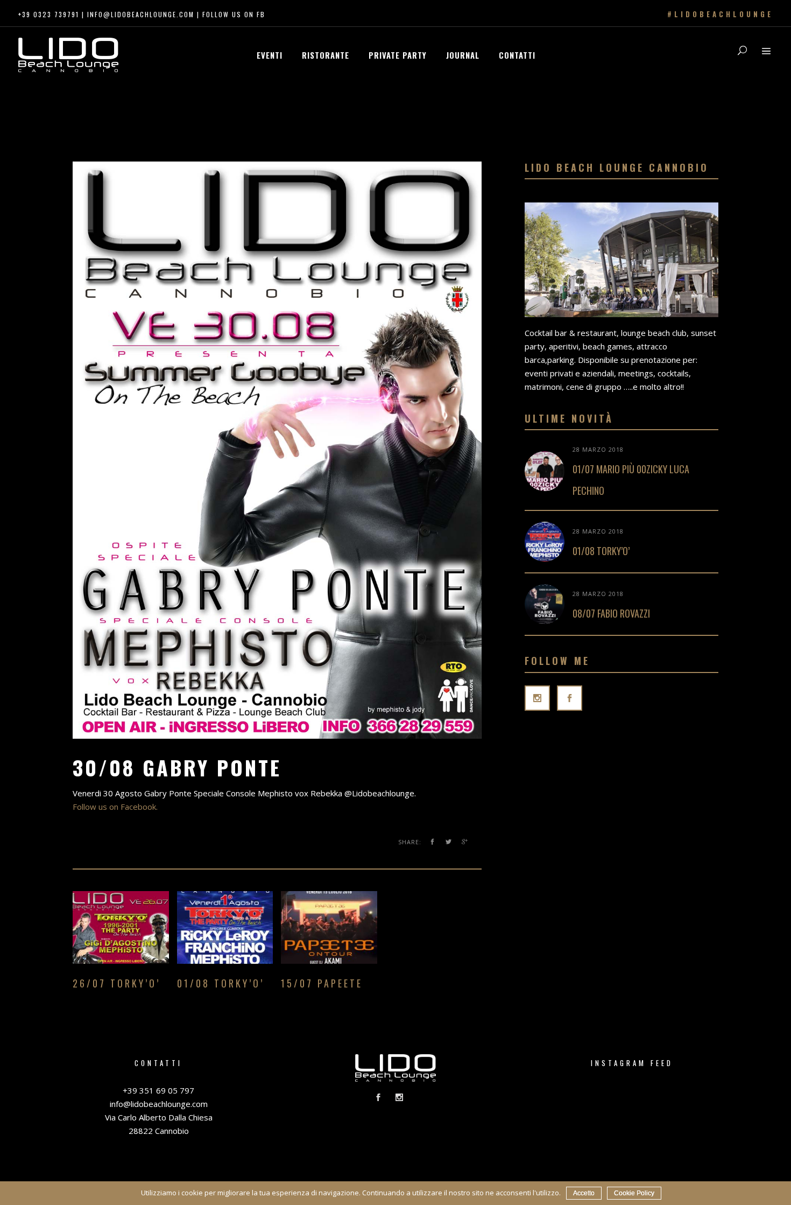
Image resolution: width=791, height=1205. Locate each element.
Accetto (584, 1193)
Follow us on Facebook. (115, 806)
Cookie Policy (634, 1193)
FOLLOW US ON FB (233, 14)
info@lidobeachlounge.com (140, 14)
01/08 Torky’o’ (601, 551)
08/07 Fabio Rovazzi (611, 613)
